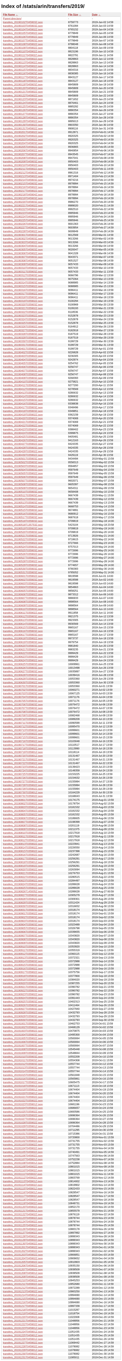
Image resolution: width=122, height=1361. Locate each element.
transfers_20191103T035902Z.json (23, 1144)
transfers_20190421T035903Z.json (23, 422)
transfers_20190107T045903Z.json (23, 40)
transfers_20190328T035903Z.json (23, 334)
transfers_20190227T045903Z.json (23, 227)
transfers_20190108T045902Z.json (23, 44)
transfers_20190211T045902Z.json (23, 169)
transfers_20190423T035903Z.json (23, 429)
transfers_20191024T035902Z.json (23, 1108)
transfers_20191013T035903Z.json (23, 1067)
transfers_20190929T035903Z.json (23, 1016)
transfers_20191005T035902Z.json (23, 1038)
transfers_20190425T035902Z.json (23, 436)
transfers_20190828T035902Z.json (23, 899)
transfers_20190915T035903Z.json (23, 965)
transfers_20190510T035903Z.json (23, 491)
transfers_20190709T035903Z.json (23, 715)
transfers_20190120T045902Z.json (23, 88)
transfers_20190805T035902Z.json (23, 814)
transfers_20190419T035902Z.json (23, 414)
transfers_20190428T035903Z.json (23, 447)
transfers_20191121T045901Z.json (23, 1210)
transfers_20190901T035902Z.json (23, 913)
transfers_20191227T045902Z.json (23, 1342)
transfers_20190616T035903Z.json (23, 631)
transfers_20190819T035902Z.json (23, 866)
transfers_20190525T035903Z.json (23, 550)
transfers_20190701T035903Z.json (23, 686)
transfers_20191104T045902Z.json (23, 1148)
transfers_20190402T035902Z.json (23, 352)
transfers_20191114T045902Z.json (22, 1185)
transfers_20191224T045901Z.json (23, 1331)
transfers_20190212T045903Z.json (23, 172)
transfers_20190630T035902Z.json (23, 682)
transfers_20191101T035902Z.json (23, 1137)
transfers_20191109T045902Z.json (23, 1166)
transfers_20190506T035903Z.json (23, 477)
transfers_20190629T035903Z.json (23, 678)
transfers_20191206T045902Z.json (23, 1265)
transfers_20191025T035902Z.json (23, 1111)
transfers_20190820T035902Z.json (23, 869)
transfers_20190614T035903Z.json (23, 624)
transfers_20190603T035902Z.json (23, 583)
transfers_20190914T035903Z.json (23, 961)
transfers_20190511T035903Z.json (23, 495)
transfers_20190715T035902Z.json (23, 737)
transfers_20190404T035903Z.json (23, 359)
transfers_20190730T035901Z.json (23, 792)
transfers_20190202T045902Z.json (23, 136)
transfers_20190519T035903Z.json (23, 528)
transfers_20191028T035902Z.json (23, 1122)
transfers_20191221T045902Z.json (23, 1320)
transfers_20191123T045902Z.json (23, 1218)
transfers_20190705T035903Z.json (23, 701)
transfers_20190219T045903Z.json (23, 198)
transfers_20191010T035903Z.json (23, 1056)
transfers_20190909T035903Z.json (23, 943)
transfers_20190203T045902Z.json (23, 139)
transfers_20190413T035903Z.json (23, 392)
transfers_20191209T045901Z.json (23, 1276)
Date (95, 14)
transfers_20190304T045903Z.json (23, 246)
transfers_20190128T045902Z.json (23, 117)
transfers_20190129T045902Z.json (23, 121)
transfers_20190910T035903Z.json (23, 946)
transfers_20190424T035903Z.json (23, 433)
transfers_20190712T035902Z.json (23, 726)
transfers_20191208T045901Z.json (23, 1273)
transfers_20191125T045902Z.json (23, 1225)
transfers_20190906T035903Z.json (23, 932)
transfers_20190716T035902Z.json (23, 741)
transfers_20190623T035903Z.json (23, 656)
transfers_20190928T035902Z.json (23, 1012)
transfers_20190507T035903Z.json (23, 480)
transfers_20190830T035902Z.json (23, 906)
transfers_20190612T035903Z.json (23, 616)
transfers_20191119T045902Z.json (22, 1203)
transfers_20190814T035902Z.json (23, 847)
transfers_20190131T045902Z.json (23, 128)
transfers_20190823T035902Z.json (23, 880)
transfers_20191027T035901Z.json (23, 1119)
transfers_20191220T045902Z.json (23, 1317)
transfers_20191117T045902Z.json (22, 1196)
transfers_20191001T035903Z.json (23, 1023)
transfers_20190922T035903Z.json (23, 990)
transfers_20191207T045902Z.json (23, 1269)
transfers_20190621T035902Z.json (23, 649)
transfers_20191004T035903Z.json (23, 1034)
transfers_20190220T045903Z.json (23, 202)
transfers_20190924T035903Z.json (23, 998)
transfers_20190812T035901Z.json (23, 840)
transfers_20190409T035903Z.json (23, 378)
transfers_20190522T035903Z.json (23, 539)
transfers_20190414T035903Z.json (23, 396)
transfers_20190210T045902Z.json (23, 165)
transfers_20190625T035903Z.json (23, 664)
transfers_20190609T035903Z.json (23, 605)
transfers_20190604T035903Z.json (23, 587)
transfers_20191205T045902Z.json (23, 1262)
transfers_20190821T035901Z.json (23, 873)
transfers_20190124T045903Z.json (23, 103)
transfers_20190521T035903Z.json (23, 535)
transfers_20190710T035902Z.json (23, 719)
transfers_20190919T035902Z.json (23, 979)
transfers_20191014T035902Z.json (23, 1071)
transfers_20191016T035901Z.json (23, 1078)
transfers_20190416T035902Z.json (23, 403)
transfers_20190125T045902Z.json (23, 106)
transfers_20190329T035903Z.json (23, 337)
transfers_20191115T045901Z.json (22, 1188)
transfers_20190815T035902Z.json (23, 851)
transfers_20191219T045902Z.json (23, 1313)
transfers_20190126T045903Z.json (23, 110)
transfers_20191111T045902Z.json (22, 1174)
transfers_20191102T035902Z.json (23, 1141)
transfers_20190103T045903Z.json (23, 26)
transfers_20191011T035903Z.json (23, 1060)
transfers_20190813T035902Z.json (23, 844)
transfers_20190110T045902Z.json (23, 51)
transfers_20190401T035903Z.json (23, 348)
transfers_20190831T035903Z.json (23, 910)
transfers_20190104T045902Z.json (23, 29)
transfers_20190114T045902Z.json (23, 66)
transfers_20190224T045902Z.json (23, 216)
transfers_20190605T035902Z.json (23, 590)
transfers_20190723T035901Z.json (23, 767)
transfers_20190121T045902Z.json (23, 91)
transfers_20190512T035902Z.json (23, 499)
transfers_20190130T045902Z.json (23, 125)
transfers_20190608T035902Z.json (23, 601)
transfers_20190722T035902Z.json (23, 763)
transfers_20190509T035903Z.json (23, 488)
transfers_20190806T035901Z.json (23, 818)
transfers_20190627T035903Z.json (23, 671)
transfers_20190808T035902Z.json (23, 825)
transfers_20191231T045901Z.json (23, 1357)
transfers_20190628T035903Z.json (23, 675)
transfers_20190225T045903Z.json (23, 220)
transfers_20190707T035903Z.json (23, 708)
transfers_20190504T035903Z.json (23, 469)
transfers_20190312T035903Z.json (23, 275)
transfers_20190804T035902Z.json (23, 811)
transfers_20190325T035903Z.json (23, 323)
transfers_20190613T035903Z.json (23, 620)
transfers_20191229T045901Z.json (23, 1350)
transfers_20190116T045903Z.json (23, 73)
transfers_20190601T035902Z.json (23, 576)
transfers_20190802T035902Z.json (23, 803)
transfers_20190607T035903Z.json (23, 598)
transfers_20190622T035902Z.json (23, 653)
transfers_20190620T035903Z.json (23, 646)
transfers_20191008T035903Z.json (23, 1049)
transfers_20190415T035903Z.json (23, 400)
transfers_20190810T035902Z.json (23, 833)
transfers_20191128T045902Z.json (23, 1236)
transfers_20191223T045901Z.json (23, 1328)
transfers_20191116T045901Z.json (22, 1192)
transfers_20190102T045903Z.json (23, 22)
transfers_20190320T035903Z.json (23, 304)
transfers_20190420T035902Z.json (23, 418)
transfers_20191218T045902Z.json (23, 1309)
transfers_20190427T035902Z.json (23, 444)
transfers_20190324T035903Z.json (23, 319)
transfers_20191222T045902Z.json (23, 1324)
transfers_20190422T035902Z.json (23, 425)
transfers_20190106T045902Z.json (23, 37)
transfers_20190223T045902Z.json (23, 213)
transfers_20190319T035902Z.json (23, 301)
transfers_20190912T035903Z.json (23, 954)
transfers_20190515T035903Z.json (23, 510)
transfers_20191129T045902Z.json (23, 1240)
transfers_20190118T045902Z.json (23, 81)
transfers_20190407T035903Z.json (23, 370)
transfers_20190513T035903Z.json (23, 502)
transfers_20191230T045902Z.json (23, 1353)
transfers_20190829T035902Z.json (23, 902)
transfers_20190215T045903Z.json (23, 183)
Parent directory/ (12, 18)
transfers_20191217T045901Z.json (23, 1306)
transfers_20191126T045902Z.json (23, 1229)
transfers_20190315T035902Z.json (23, 286)
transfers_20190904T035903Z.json (23, 924)
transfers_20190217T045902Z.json (23, 191)
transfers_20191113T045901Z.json (22, 1181)
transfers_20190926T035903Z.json (23, 1005)
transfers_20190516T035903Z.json (23, 513)
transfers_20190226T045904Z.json (23, 224)
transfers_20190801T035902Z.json (23, 800)
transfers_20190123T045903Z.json (23, 99)
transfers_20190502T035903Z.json (23, 462)
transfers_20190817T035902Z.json (23, 858)
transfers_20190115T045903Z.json (23, 70)
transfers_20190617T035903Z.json (23, 634)
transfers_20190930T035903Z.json (23, 1020)
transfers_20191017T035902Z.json (23, 1082)
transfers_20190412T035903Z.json (23, 389)
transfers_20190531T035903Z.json (23, 572)
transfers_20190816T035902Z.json (23, 854)
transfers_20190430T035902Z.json (23, 455)
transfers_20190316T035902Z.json (23, 290)
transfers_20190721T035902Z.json (23, 759)
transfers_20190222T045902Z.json (23, 209)
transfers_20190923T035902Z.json (23, 994)
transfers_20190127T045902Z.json (23, 114)
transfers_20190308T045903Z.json (23, 260)
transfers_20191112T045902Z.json (22, 1177)
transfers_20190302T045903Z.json (23, 238)
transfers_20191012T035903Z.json (23, 1064)
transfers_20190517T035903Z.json (23, 517)
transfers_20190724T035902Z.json (23, 770)
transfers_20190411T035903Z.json (23, 385)
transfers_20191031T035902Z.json (23, 1133)
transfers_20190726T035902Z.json (23, 777)
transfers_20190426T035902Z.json (23, 440)
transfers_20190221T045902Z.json (23, 205)
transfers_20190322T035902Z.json (23, 312)
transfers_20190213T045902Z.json (23, 176)
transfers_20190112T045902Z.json (23, 59)
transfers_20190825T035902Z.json (23, 888)
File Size (73, 14)
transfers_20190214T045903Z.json (23, 180)
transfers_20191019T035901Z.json (23, 1089)
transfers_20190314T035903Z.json (23, 282)
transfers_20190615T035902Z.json (23, 627)
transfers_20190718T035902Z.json (23, 748)
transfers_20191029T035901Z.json (23, 1126)
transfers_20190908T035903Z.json (23, 939)
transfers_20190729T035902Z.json (23, 789)
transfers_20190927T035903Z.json (23, 1009)
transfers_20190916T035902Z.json (23, 968)
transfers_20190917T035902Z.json (23, 972)
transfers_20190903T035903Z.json (23, 921)
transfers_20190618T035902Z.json (23, 638)
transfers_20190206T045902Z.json (23, 150)
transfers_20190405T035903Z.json (23, 363)
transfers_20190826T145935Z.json (23, 891)
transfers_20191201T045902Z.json (23, 1247)
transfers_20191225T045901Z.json (23, 1335)
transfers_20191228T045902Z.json (23, 1346)
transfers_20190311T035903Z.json (23, 271)
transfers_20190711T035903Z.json (23, 723)
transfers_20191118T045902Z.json (22, 1199)
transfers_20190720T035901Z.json (23, 755)
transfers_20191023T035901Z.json (23, 1104)
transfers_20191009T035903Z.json (23, 1053)
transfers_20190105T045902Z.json (23, 33)
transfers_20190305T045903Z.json (23, 249)
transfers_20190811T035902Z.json (23, 836)
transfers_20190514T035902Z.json (23, 506)
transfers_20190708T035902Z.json (23, 711)
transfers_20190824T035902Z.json (23, 884)
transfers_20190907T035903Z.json (23, 935)
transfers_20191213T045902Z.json (23, 1291)
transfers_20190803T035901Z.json (23, 807)
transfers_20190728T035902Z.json (23, 785)
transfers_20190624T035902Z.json (23, 660)
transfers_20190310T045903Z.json (23, 268)
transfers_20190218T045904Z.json (23, 194)
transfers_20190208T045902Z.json (23, 158)
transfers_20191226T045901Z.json (23, 1339)
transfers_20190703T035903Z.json (23, 693)
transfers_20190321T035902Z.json (23, 308)
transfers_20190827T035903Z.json (23, 895)
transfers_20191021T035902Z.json (23, 1097)
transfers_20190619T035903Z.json (23, 642)
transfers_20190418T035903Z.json (23, 411)
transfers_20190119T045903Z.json (23, 84)
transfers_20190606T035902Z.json (23, 594)
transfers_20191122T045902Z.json (23, 1214)
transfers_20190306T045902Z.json (23, 253)
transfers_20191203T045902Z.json (23, 1254)
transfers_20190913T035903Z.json (23, 957)
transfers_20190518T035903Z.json (23, 521)
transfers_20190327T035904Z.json (23, 330)
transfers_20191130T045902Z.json (23, 1243)
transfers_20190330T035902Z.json (23, 341)
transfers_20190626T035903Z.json (23, 667)
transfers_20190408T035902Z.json (23, 374)
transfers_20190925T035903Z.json (23, 1001)
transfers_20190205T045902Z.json (23, 147)
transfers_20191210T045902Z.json (23, 1280)
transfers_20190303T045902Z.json (23, 242)
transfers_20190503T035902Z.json (23, 466)
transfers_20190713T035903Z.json (23, 730)
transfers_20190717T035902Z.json (23, 745)
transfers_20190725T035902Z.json (23, 774)
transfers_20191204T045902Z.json (23, 1258)
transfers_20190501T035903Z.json (23, 458)
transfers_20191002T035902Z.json (23, 1027)
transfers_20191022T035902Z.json (23, 1100)
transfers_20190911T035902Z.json (23, 950)
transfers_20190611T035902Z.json (23, 612)
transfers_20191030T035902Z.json (23, 1130)
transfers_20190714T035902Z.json (23, 733)
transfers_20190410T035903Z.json (23, 381)
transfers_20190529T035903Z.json (23, 565)
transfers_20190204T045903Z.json (23, 143)
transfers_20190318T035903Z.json (23, 297)
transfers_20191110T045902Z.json (22, 1170)
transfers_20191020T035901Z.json (23, 1093)
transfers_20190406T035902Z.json (23, 367)
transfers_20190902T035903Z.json (23, 917)
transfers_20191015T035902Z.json (23, 1075)
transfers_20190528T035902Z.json (23, 561)
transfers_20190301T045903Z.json (23, 235)
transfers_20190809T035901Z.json (23, 829)
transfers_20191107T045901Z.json (23, 1159)
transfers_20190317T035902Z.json (23, 293)
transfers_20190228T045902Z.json (23, 231)
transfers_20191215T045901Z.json (23, 1298)
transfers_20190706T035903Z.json (23, 704)
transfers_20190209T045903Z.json (23, 161)
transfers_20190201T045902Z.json (23, 132)
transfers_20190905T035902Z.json (23, 928)
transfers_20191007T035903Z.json (23, 1045)
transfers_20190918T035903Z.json (23, 976)
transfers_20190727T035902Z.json (23, 781)
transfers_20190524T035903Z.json (23, 546)
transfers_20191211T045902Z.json (23, 1284)
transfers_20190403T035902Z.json (23, 356)
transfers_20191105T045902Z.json (23, 1152)
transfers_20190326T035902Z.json (23, 326)
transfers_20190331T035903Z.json (23, 345)
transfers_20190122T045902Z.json (23, 95)
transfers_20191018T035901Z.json (23, 1086)
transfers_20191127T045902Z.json (23, 1232)
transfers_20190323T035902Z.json (23, 315)
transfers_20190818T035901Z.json (23, 862)
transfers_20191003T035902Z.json (23, 1031)
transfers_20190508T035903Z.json (23, 484)
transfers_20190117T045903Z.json (23, 77)
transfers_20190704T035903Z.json (23, 697)
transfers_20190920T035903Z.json (23, 983)
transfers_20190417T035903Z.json (23, 407)
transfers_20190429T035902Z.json (23, 451)
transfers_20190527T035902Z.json (23, 557)
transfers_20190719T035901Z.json (23, 752)
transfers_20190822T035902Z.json (23, 877)
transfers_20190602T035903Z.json (23, 579)
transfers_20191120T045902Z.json (23, 1207)
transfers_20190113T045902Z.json (23, 62)
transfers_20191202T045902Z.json (23, 1251)
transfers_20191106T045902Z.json (23, 1155)
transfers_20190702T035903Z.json (23, 689)
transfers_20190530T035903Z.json (23, 568)
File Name (9, 14)
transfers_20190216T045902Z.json (23, 187)
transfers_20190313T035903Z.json (23, 279)
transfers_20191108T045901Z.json (23, 1163)
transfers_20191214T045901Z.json (23, 1295)
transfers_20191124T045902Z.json (23, 1221)
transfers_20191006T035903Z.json (23, 1042)
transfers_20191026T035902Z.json (23, 1115)
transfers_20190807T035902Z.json (23, 822)
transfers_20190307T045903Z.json (23, 257)
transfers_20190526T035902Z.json (23, 554)
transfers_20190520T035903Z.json (23, 532)
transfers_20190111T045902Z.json (22, 55)
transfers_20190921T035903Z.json (23, 987)
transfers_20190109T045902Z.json (23, 48)
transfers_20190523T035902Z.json (23, 543)
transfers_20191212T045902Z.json (23, 1287)
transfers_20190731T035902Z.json (23, 796)
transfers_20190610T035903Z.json (23, 609)
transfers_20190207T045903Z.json (23, 154)
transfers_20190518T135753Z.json (23, 524)
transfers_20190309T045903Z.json (23, 264)
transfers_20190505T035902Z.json (23, 473)
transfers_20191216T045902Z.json (23, 1302)
